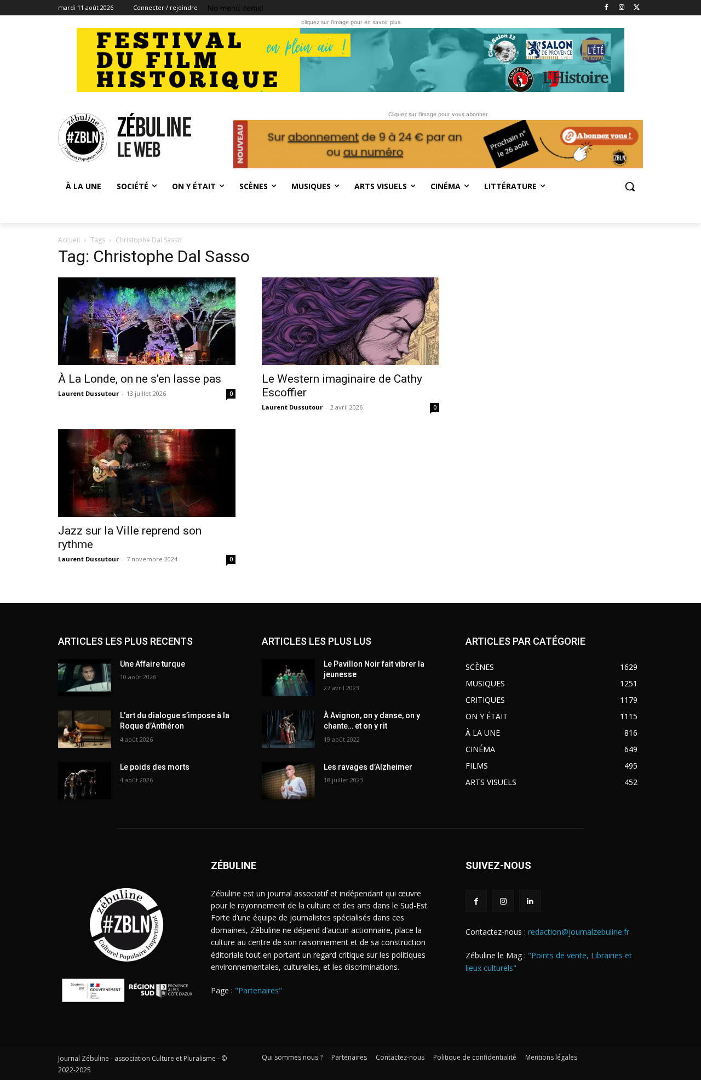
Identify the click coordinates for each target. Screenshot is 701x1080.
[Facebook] (606, 8)
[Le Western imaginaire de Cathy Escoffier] (350, 321)
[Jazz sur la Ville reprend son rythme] (146, 473)
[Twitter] (636, 8)
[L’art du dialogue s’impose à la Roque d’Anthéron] (84, 729)
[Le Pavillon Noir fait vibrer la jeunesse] (288, 677)
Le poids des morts (154, 767)
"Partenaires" (258, 990)
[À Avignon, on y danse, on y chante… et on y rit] (288, 729)
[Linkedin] (530, 901)
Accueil (69, 240)
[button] (630, 186)
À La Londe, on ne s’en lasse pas (139, 378)
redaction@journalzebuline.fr (578, 931)
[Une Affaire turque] (84, 677)
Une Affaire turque (152, 664)
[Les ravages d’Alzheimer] (288, 780)
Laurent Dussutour (88, 393)
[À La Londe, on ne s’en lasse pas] (146, 321)
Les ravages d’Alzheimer (368, 767)
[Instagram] (621, 8)
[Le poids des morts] (84, 780)
